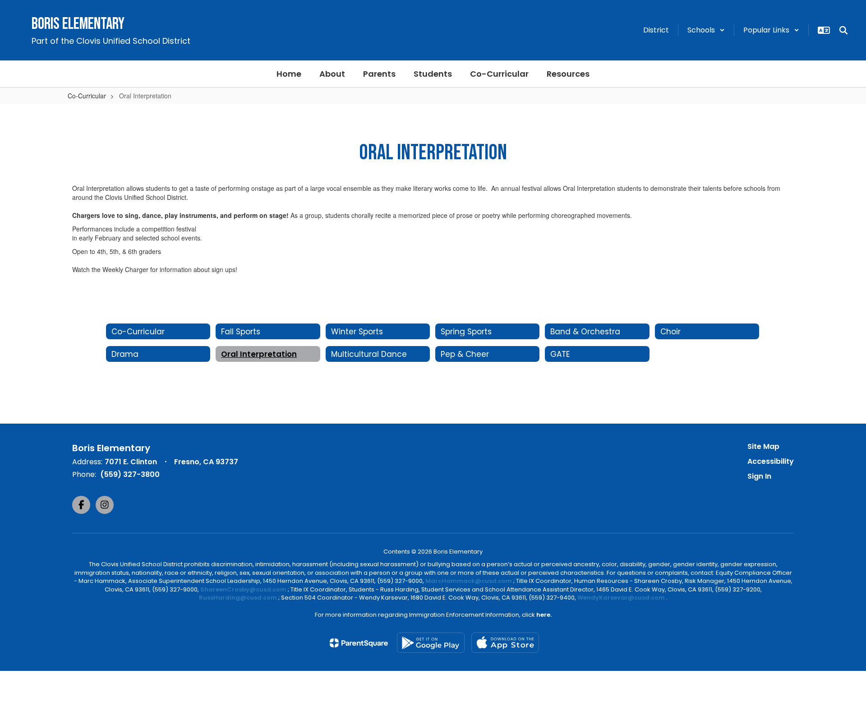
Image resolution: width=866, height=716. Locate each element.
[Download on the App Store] (505, 643)
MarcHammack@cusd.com (468, 581)
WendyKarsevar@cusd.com (621, 597)
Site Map (763, 446)
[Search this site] (843, 30)
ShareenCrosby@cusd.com (243, 589)
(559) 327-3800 (130, 474)
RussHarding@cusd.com (238, 597)
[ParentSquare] (358, 643)
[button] (706, 30)
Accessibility (770, 461)
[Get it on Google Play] (431, 643)
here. (544, 614)
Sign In (759, 476)
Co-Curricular (87, 95)
